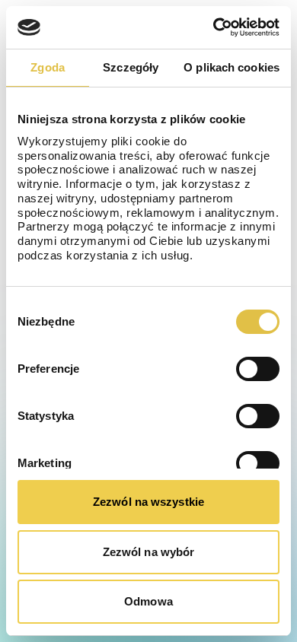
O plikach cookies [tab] (231, 67)
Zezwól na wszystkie (148, 501)
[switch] (257, 369)
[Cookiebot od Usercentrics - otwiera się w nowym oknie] (213, 27)
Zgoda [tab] (47, 67)
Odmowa (148, 601)
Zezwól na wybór (149, 551)
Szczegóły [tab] (130, 67)
